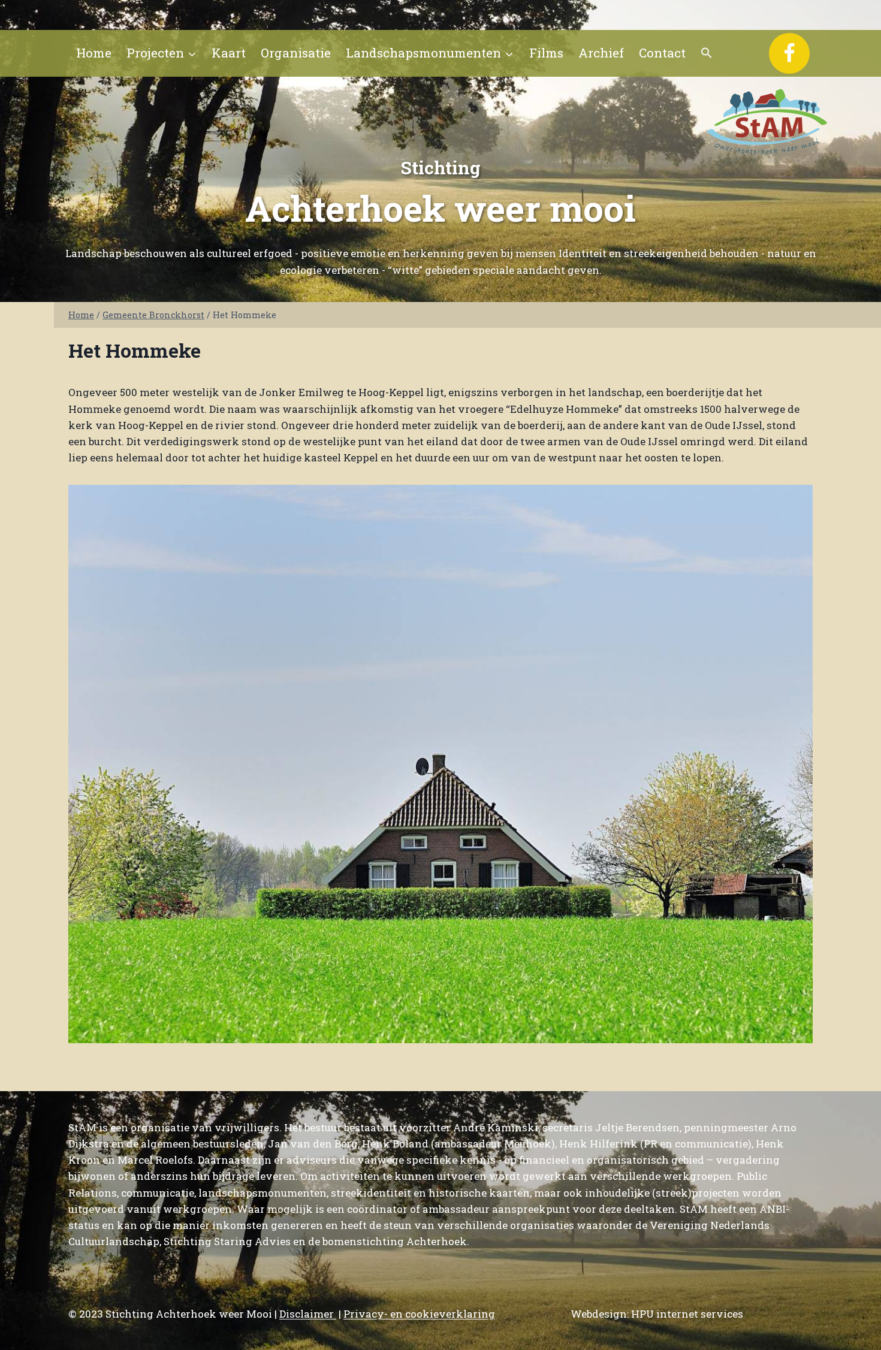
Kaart (229, 52)
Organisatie (296, 52)
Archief (601, 52)
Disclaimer (307, 1314)
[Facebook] (789, 53)
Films (546, 52)
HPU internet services (687, 1314)
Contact (662, 52)
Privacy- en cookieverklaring (419, 1314)
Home (93, 52)
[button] (706, 53)
